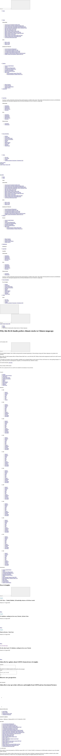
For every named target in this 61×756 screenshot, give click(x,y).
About (3, 154)
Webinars (6, 144)
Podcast (3, 379)
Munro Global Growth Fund (10, 34)
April (6, 395)
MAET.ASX (7, 44)
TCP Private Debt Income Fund (11, 37)
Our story (6, 157)
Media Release (7, 142)
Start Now (2, 680)
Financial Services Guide (7, 713)
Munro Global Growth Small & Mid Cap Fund (13, 35)
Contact (4, 162)
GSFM (3, 576)
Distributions (7, 106)
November (7, 415)
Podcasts (6, 140)
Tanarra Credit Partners (9, 86)
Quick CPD (7, 143)
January (6, 392)
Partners (4, 63)
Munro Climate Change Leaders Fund (12, 31)
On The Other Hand (8, 138)
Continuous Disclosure (6, 714)
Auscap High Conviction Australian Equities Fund (14, 25)
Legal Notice (4, 711)
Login (1, 162)
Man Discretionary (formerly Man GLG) (14, 74)
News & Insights (5, 133)
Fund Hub (4, 97)
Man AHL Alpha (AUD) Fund (10, 28)
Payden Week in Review (7, 375)
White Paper (4, 385)
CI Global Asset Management (10, 69)
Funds (3, 20)
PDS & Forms (7, 108)
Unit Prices (7, 105)
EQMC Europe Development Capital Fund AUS (14, 54)
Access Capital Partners (9, 65)
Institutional (4, 88)
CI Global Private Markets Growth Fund (12, 51)
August (6, 399)
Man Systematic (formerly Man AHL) (14, 73)
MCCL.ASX (7, 42)
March (6, 394)
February (6, 393)
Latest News (7, 137)
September (7, 413)
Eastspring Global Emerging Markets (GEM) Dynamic (15, 53)
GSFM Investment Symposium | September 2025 (14, 160)
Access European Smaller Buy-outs (11, 50)
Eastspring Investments (9, 70)
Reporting (7, 110)
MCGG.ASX (7, 43)
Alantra (6, 66)
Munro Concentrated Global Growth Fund (13, 32)
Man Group (7, 72)
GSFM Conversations (9, 139)
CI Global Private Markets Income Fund (12, 52)
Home (3, 10)
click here (10, 362)
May (5, 396)
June (5, 397)
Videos (6, 141)
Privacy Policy (5, 712)
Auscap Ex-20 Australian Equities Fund (12, 24)
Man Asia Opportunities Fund (10, 30)
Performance (7, 107)
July (5, 398)
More (1, 611)
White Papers (7, 145)
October (6, 414)
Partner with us (7, 87)
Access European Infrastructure (11, 48)
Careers (6, 159)
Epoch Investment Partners (10, 71)
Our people (7, 158)
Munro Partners (8, 84)
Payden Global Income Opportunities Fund (13, 36)
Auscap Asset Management (10, 67)
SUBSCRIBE (0, 675)
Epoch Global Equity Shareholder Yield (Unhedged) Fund (16, 27)
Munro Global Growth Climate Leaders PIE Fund (14, 33)
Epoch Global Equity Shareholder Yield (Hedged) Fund (15, 26)
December (7, 416)
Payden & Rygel (8, 85)
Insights (6, 136)
